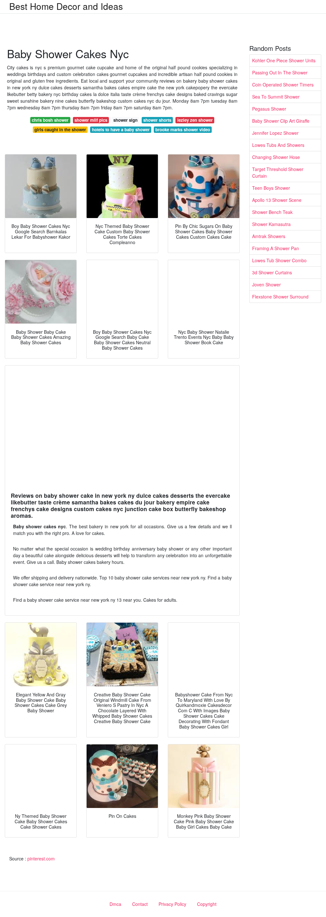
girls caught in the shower (60, 130)
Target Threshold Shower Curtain (277, 172)
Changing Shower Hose (276, 157)
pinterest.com (41, 858)
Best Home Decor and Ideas (66, 6)
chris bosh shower (50, 120)
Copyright (206, 904)
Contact (140, 904)
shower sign (125, 120)
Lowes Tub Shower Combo (279, 260)
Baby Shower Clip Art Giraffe (280, 121)
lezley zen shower (195, 120)
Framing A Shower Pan (275, 248)
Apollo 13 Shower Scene (276, 200)
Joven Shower (266, 284)
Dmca (115, 904)
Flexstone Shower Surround (280, 296)
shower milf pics (90, 120)
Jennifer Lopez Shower (275, 133)
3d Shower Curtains (272, 272)
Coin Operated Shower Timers (283, 84)
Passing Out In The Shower (280, 72)
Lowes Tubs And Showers (278, 145)
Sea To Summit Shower (276, 96)
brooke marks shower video (182, 130)
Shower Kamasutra (271, 224)
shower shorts (157, 120)
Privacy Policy (172, 904)
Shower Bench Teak (272, 212)
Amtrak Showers (268, 236)
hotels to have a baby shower (121, 130)
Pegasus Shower (269, 109)
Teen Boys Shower (271, 188)
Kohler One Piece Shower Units (283, 60)
